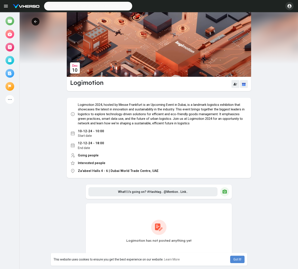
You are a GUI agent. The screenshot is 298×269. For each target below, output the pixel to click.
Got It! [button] (237, 259)
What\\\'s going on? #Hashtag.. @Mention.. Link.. (153, 192)
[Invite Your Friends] (235, 84)
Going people (88, 155)
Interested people (91, 163)
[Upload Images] (224, 191)
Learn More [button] (172, 259)
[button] (88, 6)
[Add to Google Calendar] (244, 84)
